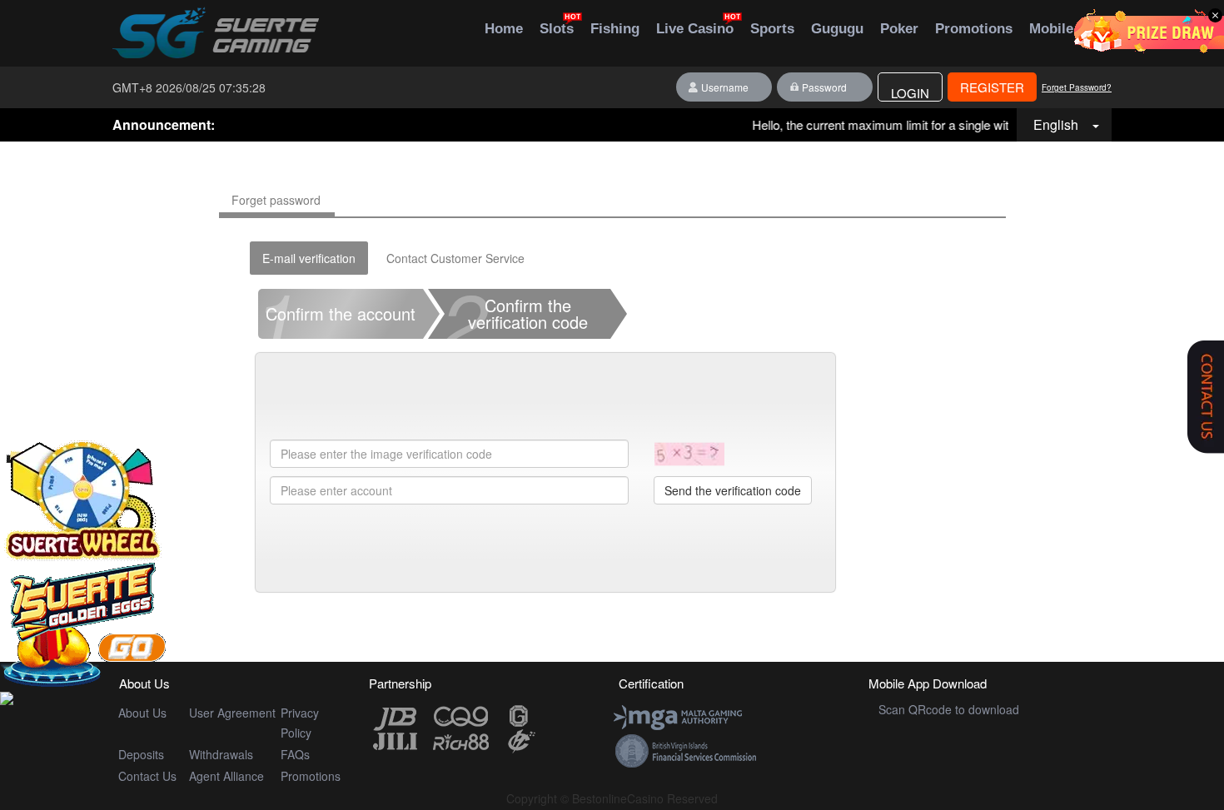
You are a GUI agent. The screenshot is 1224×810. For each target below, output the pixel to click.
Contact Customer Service (455, 258)
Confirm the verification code (517, 314)
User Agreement (232, 712)
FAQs (295, 754)
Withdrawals (221, 754)
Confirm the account (336, 314)
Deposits (141, 754)
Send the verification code (732, 490)
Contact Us (147, 776)
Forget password (276, 199)
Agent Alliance (226, 776)
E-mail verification (309, 258)
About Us (142, 712)
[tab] (340, 318)
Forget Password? (1077, 87)
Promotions (311, 776)
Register (992, 87)
